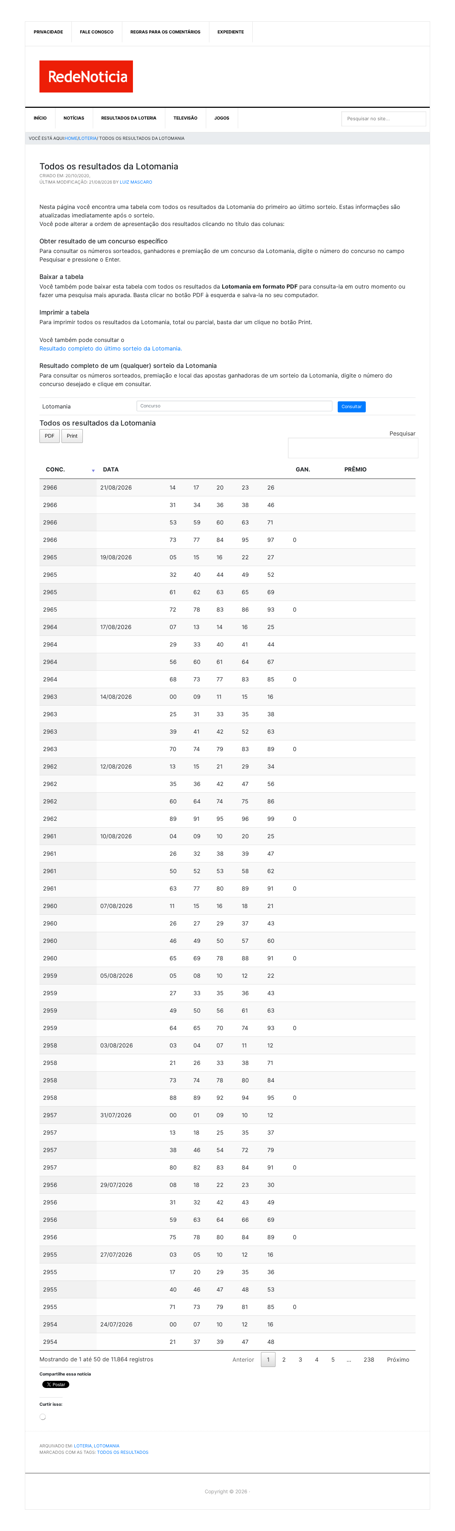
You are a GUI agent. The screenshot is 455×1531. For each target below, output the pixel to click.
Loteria (83, 1445)
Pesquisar (403, 433)
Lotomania (106, 1445)
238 (369, 1359)
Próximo (398, 1359)
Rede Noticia (227, 76)
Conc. (55, 469)
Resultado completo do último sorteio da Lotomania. (110, 348)
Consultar (352, 406)
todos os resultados (123, 1452)
